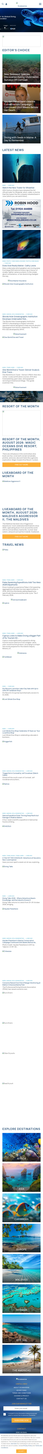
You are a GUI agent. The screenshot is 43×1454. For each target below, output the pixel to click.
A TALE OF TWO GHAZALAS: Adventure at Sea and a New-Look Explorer (21, 859)
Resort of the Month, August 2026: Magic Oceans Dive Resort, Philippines (21, 444)
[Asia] (21, 1177)
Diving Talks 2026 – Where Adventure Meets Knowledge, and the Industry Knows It (19, 899)
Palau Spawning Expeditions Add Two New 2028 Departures (21, 583)
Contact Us (21, 1398)
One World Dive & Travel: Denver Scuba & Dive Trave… (20, 371)
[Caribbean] (21, 1207)
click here (14, 1443)
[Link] (6, 4)
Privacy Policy (27, 1445)
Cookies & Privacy (21, 1396)
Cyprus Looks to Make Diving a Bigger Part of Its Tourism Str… (21, 636)
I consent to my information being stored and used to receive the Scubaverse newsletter (22, 1414)
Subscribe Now (21, 1420)
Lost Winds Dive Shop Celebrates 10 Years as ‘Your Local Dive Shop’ (21, 732)
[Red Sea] (21, 1328)
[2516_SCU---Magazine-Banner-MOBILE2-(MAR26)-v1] (21, 41)
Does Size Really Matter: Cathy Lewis (19, 265)
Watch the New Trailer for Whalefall (18, 187)
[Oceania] (21, 1298)
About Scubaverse (21, 1387)
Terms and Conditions (21, 1393)
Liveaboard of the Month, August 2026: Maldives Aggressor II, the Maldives (20, 514)
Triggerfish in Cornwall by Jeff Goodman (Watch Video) (20, 774)
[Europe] (21, 1238)
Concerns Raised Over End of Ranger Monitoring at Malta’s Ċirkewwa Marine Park (21, 984)
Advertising (21, 1390)
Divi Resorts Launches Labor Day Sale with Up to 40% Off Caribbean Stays (20, 689)
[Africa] (21, 1147)
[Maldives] (21, 1268)
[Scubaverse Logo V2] (21, 4)
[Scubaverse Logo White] (22, 1379)
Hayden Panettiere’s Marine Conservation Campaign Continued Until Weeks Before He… (19, 941)
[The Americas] (21, 1359)
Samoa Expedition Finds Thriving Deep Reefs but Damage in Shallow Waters (20, 816)
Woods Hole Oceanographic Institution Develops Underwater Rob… (20, 317)
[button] (3, 4)
